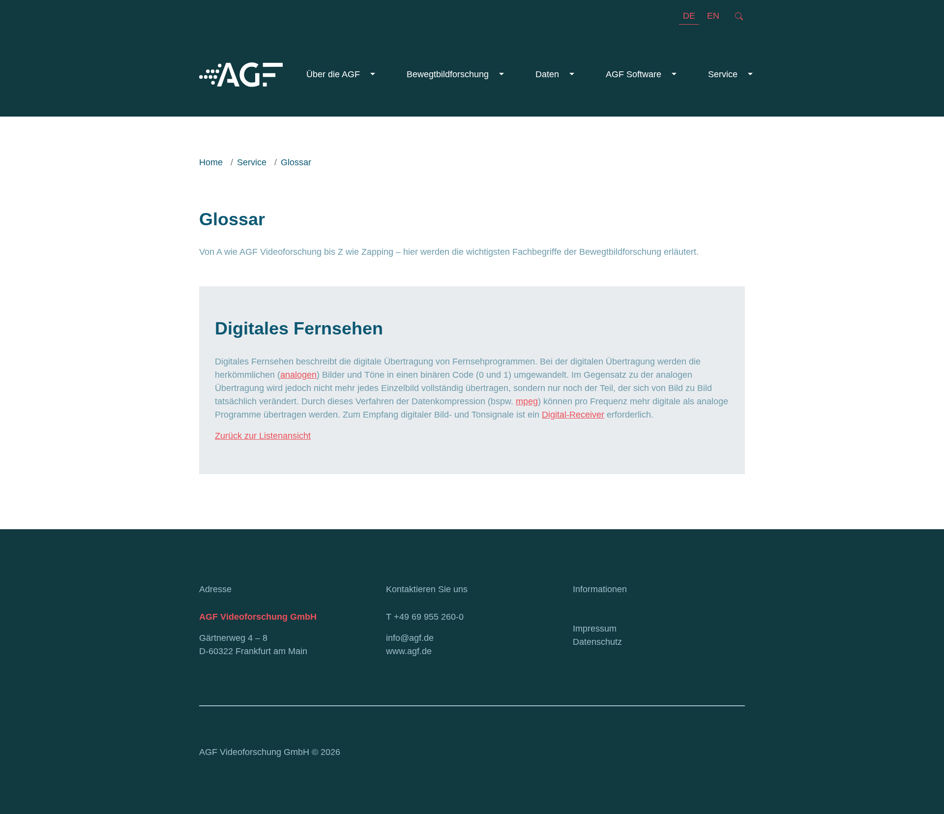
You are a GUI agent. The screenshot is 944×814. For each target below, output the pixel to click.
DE (689, 16)
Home (211, 162)
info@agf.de (410, 638)
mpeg (527, 401)
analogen (298, 375)
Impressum (595, 628)
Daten (548, 74)
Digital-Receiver (573, 415)
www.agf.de (409, 651)
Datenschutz (597, 642)
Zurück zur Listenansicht (263, 436)
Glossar (296, 162)
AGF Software (635, 74)
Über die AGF (334, 74)
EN (713, 16)
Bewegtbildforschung (449, 74)
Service (724, 74)
